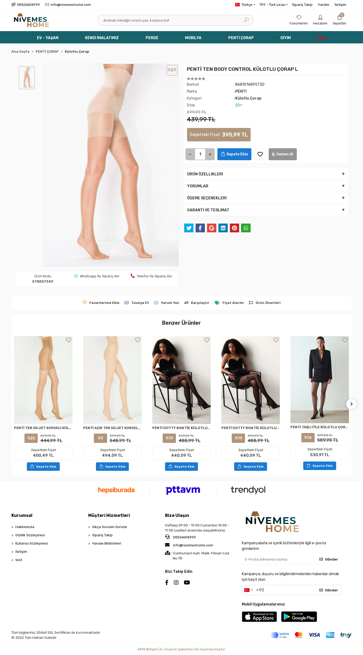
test (18, 560)
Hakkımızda (24, 527)
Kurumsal (21, 515)
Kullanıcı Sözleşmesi (31, 543)
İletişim (340, 5)
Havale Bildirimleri (106, 543)
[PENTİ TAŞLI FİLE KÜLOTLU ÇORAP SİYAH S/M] (319, 379)
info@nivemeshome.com (193, 545)
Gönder (331, 559)
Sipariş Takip (302, 5)
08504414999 (184, 537)
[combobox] (248, 590)
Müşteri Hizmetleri (109, 515)
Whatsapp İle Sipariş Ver (100, 276)
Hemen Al (284, 154)
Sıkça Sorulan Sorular (109, 527)
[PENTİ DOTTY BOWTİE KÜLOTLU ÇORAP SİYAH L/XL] (250, 380)
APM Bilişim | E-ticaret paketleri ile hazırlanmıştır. (181, 649)
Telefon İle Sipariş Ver (154, 276)
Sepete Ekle (237, 154)
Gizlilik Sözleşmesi (30, 535)
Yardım (323, 5)
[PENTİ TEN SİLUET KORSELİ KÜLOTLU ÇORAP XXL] (43, 380)
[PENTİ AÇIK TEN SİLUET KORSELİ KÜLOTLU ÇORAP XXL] (112, 380)
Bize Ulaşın (177, 515)
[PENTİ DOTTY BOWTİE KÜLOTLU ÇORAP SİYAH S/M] (181, 380)
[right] (351, 404)
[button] (339, 20)
